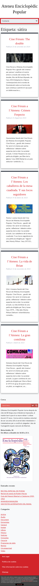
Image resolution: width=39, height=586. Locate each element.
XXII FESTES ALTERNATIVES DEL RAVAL (16, 504)
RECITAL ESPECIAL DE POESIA (13, 491)
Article (3, 514)
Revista (3, 546)
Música (3, 533)
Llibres (3, 530)
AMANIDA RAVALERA (9, 501)
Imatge (3, 527)
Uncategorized (6, 548)
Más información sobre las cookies (15, 567)
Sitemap (5, 572)
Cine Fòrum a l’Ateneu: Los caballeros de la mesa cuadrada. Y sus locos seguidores (19, 186)
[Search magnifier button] (36, 405)
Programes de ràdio (8, 543)
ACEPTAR (19, 584)
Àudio (3, 517)
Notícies (4, 535)
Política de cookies (9, 562)
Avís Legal (5, 556)
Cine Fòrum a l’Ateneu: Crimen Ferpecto (19, 110)
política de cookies (27, 581)
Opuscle (4, 540)
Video (3, 551)
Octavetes (5, 538)
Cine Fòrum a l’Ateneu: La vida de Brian (19, 261)
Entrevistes (5, 522)
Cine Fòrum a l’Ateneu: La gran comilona (19, 335)
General (4, 525)
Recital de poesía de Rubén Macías (14, 494)
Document (5, 520)
